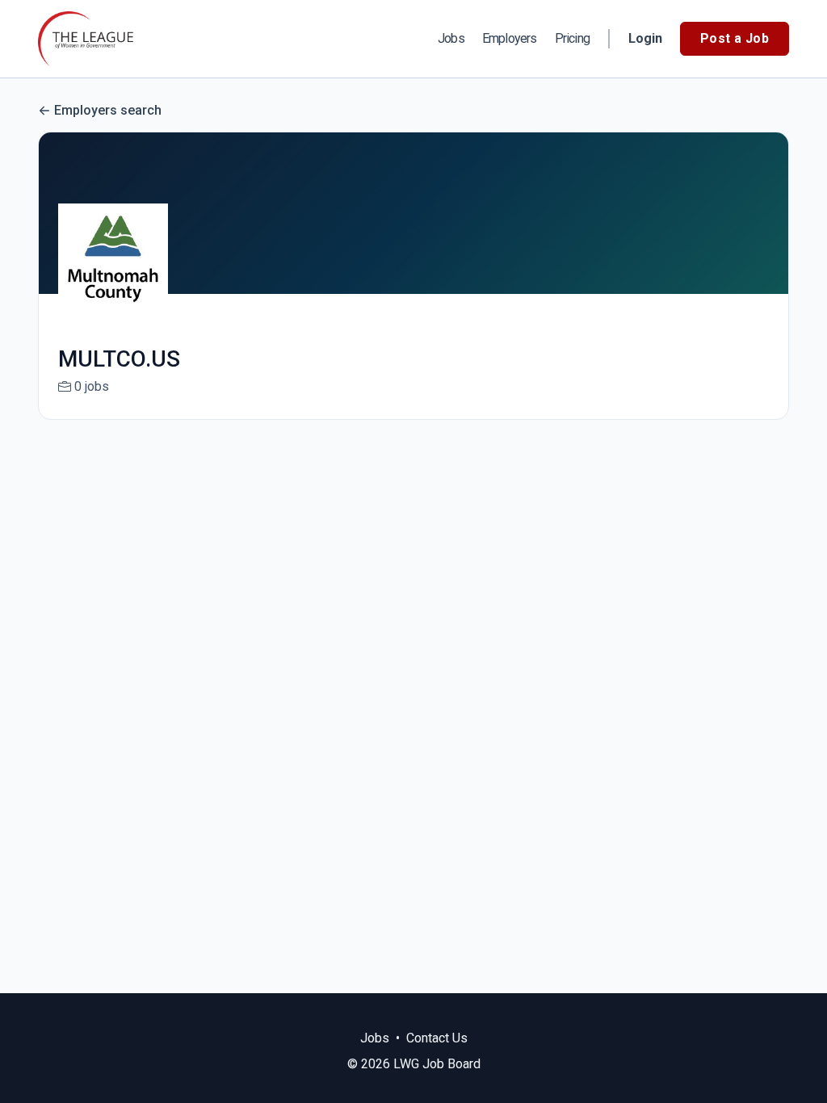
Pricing (572, 38)
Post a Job (734, 38)
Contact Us (437, 1038)
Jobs (451, 38)
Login (645, 38)
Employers (509, 38)
